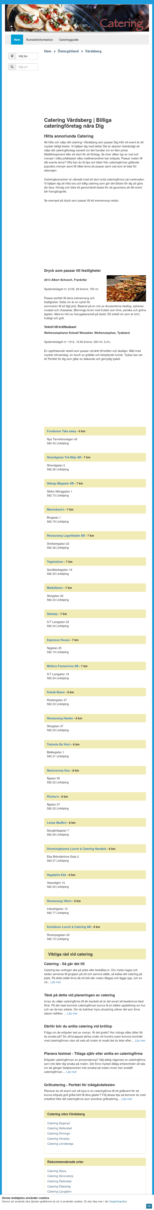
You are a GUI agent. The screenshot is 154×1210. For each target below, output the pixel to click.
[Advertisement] (95, 81)
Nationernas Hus (58, 770)
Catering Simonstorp (60, 1176)
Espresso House (58, 640)
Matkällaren (55, 588)
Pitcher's (53, 796)
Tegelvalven (55, 562)
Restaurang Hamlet (60, 718)
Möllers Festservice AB (62, 666)
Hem (17, 40)
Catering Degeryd (58, 1123)
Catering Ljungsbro (59, 1191)
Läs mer (56, 982)
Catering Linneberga (60, 1144)
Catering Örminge (58, 1133)
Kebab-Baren (56, 692)
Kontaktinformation (39, 40)
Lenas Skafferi (56, 823)
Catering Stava (56, 1171)
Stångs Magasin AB (60, 483)
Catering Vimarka (58, 1139)
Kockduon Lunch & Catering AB (69, 927)
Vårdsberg (93, 51)
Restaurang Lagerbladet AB (66, 535)
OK (149, 1206)
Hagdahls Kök (56, 875)
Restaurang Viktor (59, 901)
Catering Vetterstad (59, 1128)
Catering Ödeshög (59, 1186)
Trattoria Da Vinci (58, 744)
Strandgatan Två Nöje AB (64, 457)
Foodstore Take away (61, 431)
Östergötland (68, 51)
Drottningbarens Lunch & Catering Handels (76, 849)
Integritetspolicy (118, 1201)
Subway (52, 614)
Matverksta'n (55, 509)
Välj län (23, 56)
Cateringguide (69, 40)
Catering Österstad (59, 1181)
